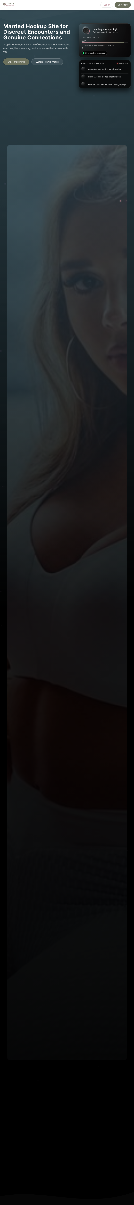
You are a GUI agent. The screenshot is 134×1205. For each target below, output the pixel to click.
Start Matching (16, 61)
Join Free (123, 4)
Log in (106, 4)
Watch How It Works (47, 61)
